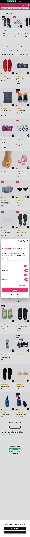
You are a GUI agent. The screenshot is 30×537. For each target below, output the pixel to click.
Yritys (15, 532)
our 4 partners (10, 248)
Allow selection (15, 294)
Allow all (15, 290)
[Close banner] (27, 240)
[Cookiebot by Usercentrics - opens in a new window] (19, 241)
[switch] (26, 271)
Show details (22, 285)
